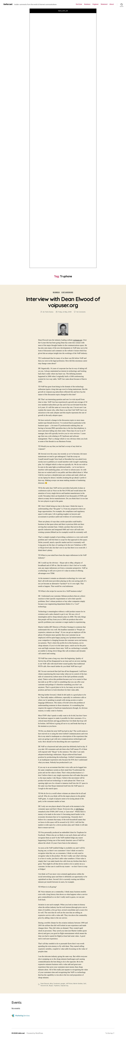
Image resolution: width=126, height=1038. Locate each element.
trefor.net (7, 4)
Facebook (56, 983)
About (111, 4)
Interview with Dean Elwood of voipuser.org (63, 302)
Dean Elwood (45, 983)
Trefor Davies (49, 312)
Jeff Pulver (80, 809)
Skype (51, 985)
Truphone (57, 985)
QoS (84, 983)
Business (87, 4)
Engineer (96, 4)
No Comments (80, 312)
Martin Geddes (78, 983)
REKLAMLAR (63, 11)
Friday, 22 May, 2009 (65, 312)
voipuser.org (77, 340)
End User (79, 4)
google (63, 983)
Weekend (104, 4)
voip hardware (67, 292)
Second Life (44, 985)
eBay (51, 983)
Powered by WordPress (35, 1033)
